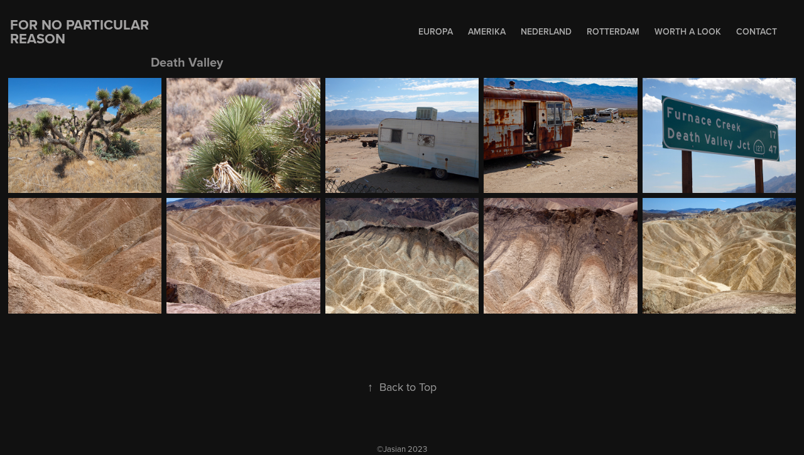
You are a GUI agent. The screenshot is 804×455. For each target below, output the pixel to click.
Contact (756, 31)
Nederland (546, 31)
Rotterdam (613, 31)
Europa (435, 31)
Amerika (487, 31)
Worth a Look (688, 31)
